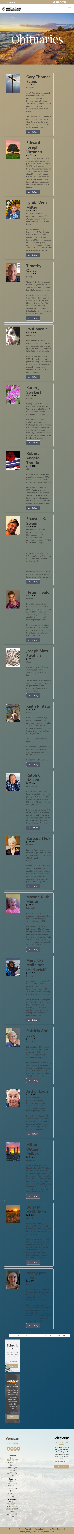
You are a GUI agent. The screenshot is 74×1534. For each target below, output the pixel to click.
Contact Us (12, 2)
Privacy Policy (25, 1532)
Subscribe (13, 1366)
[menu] (69, 8)
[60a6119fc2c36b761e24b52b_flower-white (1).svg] (11, 1449)
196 (59, 1335)
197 (64, 1335)
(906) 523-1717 (12, 1483)
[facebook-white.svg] (8, 1449)
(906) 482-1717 (12, 1460)
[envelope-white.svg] (18, 1449)
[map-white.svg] (14, 1449)
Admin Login (49, 1532)
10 (50, 1335)
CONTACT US (12, 1443)
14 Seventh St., (12, 1506)
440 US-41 (12, 1486)
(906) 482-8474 (12, 1504)
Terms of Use (37, 1532)
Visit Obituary (33, 132)
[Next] (68, 1335)
